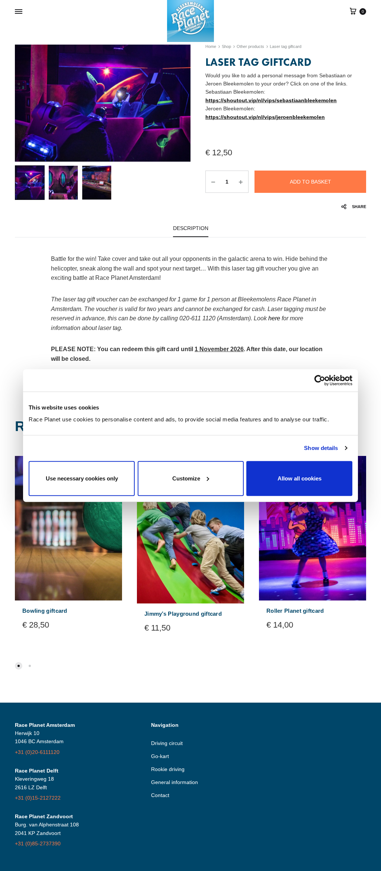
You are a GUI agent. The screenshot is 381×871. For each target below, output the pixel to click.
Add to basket (310, 182)
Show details (321, 448)
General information (174, 782)
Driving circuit (167, 743)
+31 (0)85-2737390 (38, 843)
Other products (250, 46)
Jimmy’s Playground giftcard (183, 614)
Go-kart (160, 756)
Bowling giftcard (44, 611)
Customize (186, 478)
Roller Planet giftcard (295, 611)
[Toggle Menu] (18, 12)
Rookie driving (168, 769)
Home (210, 46)
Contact (160, 795)
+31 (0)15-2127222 (38, 798)
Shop (226, 46)
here (274, 318)
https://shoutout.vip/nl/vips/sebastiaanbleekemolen (271, 100)
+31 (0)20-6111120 (37, 752)
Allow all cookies (299, 478)
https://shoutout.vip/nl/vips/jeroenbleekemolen (265, 117)
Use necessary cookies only (82, 478)
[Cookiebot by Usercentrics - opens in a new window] (319, 380)
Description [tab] (190, 228)
